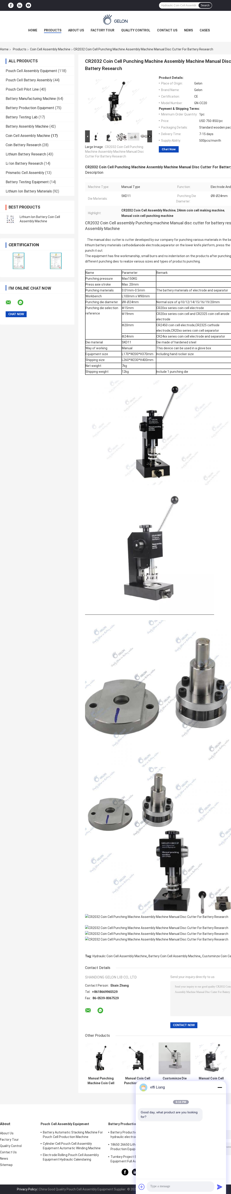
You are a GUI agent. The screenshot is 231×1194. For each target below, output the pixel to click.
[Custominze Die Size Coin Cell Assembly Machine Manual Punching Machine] (174, 1058)
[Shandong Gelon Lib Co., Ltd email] (11, 302)
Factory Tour (102, 30)
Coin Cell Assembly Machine (50, 49)
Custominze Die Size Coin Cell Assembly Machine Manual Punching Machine (174, 1081)
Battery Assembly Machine (27, 126)
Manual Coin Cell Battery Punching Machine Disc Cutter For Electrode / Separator (211, 1081)
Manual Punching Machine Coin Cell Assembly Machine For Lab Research (101, 1081)
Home (32, 30)
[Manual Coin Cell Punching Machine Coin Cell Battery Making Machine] (138, 1058)
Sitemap (6, 1165)
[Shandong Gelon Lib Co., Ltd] (115, 20)
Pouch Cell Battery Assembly (29, 80)
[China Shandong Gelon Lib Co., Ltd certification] (18, 261)
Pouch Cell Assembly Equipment (31, 71)
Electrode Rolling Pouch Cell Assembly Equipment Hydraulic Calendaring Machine (71, 1158)
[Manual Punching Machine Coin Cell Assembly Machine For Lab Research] (101, 1058)
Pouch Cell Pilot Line (22, 89)
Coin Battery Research (23, 145)
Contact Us (167, 30)
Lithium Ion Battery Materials (29, 191)
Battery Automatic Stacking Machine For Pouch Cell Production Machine (73, 1135)
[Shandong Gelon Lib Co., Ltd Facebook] (11, 5)
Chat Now (169, 149)
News (188, 30)
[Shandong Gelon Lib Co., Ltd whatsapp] (23, 302)
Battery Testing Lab (22, 117)
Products (52, 30)
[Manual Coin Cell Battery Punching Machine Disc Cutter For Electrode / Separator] (211, 1058)
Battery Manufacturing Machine (31, 98)
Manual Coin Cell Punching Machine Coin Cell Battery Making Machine (137, 1081)
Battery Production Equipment (30, 108)
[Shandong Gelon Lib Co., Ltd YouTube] (28, 5)
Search (205, 5)
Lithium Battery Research (26, 154)
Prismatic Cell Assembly (25, 173)
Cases (205, 30)
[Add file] (142, 1187)
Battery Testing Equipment (27, 182)
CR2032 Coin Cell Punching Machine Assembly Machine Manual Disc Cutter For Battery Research (114, 151)
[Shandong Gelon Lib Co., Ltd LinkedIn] (20, 5)
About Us (76, 30)
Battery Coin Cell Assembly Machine (174, 956)
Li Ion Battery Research (24, 163)
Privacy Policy (27, 1189)
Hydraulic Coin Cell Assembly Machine (119, 956)
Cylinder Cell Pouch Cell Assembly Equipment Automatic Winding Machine (72, 1146)
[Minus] (219, 1087)
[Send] (219, 1187)
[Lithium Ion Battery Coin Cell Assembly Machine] (10, 219)
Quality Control (135, 30)
